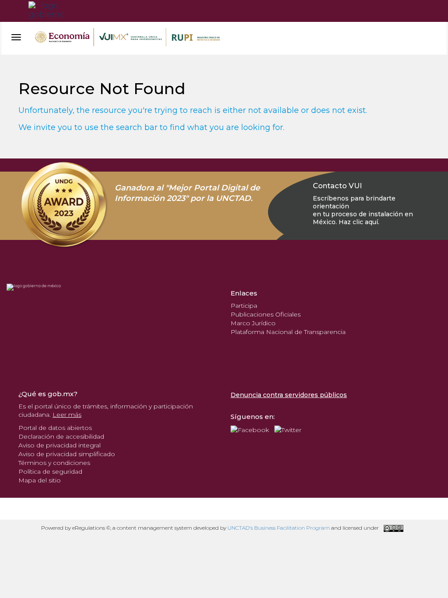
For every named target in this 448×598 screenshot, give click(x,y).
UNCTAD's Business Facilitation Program (279, 527)
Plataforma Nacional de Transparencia (288, 332)
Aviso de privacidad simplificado (66, 454)
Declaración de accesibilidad (61, 436)
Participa (244, 306)
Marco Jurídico (253, 323)
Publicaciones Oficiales (266, 314)
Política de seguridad (50, 471)
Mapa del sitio (39, 480)
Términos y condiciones (54, 463)
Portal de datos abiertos (55, 428)
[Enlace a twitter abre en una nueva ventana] (287, 429)
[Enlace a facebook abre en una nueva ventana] (250, 429)
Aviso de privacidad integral (59, 445)
